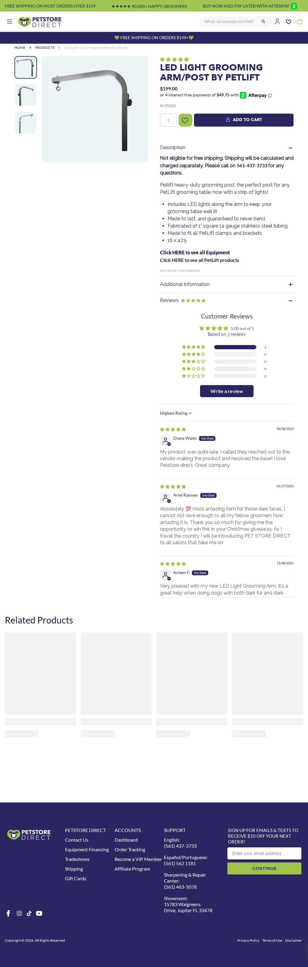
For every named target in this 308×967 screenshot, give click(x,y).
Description (172, 147)
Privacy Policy (248, 940)
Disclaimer (293, 940)
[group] (95, 109)
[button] (174, 59)
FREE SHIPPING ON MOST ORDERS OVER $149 (50, 5)
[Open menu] (9, 21)
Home (20, 47)
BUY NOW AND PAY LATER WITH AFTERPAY (246, 5)
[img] (173, 429)
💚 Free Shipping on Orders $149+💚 (154, 37)
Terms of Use (272, 940)
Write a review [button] (227, 391)
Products (44, 47)
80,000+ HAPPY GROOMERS (149, 6)
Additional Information (185, 284)
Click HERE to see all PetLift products (199, 260)
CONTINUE (264, 868)
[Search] (263, 21)
